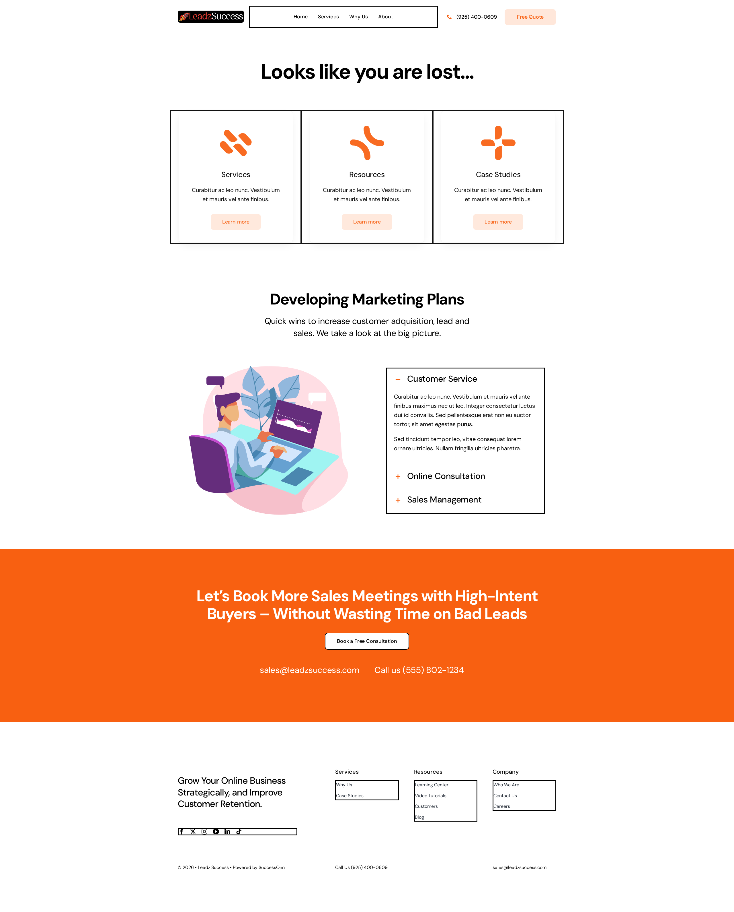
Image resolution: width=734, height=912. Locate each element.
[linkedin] (227, 832)
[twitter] (193, 832)
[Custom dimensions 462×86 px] (211, 13)
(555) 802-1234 (433, 670)
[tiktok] (239, 832)
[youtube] (216, 832)
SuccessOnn (272, 867)
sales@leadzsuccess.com (309, 670)
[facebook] (181, 832)
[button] (465, 378)
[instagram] (204, 832)
